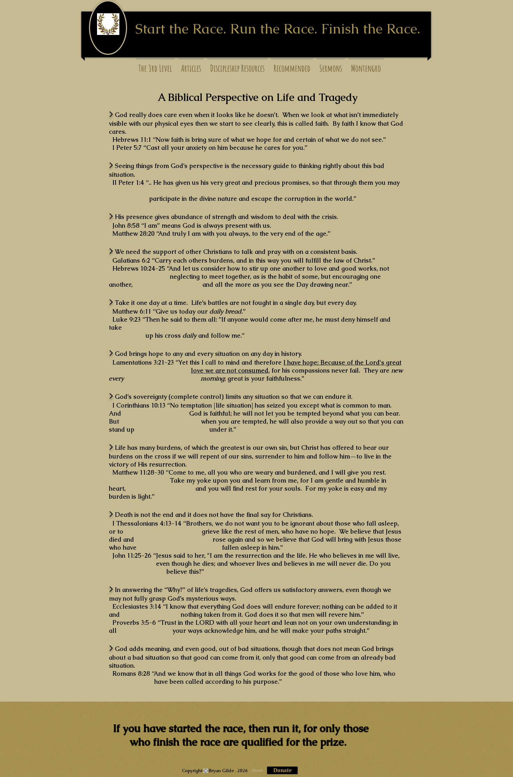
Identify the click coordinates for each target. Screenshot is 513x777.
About (257, 770)
